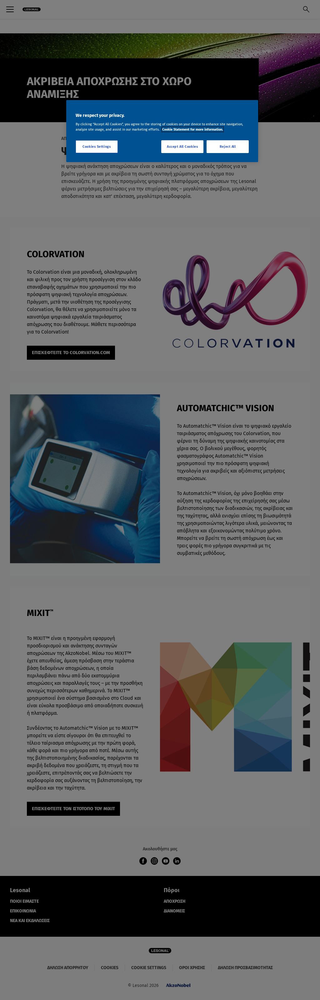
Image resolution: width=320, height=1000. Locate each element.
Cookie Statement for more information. (192, 129)
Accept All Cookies (182, 146)
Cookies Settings (96, 146)
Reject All (228, 146)
